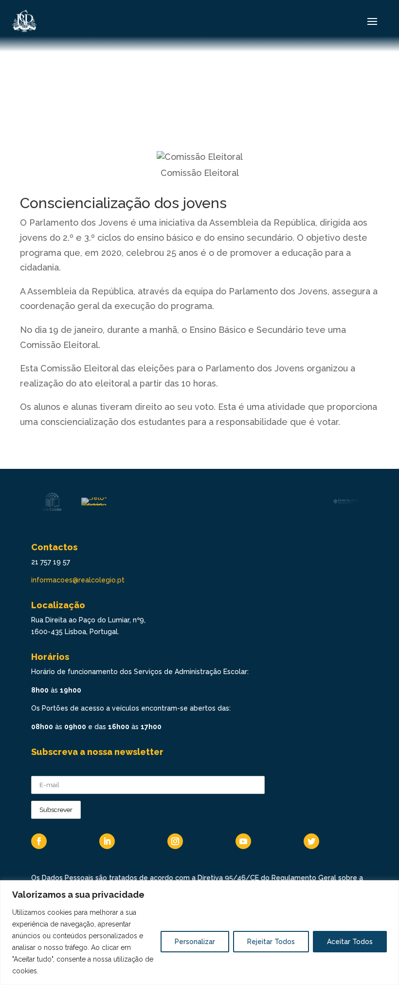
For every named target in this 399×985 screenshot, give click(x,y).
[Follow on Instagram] (175, 841)
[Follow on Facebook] (39, 841)
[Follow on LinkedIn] (107, 841)
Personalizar (195, 942)
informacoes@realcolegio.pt (78, 580)
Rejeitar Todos (271, 942)
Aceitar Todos (350, 942)
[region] (199, 932)
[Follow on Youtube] (243, 841)
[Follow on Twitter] (311, 841)
